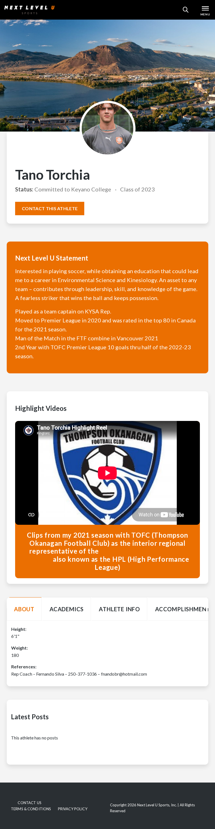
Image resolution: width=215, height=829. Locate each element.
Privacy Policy (72, 809)
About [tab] (24, 609)
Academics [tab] (67, 609)
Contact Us (29, 802)
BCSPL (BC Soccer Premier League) (106, 555)
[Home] (29, 9)
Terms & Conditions (31, 809)
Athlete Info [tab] (119, 609)
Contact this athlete (50, 208)
